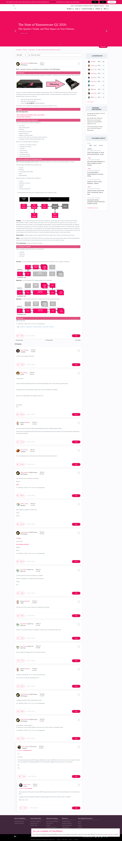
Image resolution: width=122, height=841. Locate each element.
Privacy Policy (52, 2)
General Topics (31, 49)
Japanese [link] (79, 825)
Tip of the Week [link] (49, 823)
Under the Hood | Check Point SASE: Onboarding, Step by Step (95, 192)
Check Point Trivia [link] (34, 823)
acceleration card (29, 326)
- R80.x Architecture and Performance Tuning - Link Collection (30, 114)
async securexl (45, 326)
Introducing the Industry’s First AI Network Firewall (96, 114)
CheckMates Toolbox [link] (66, 821)
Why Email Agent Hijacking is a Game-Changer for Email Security (96, 163)
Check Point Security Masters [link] (52, 821)
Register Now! (24, 33)
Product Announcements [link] (67, 825)
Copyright (58, 839)
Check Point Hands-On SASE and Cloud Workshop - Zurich (95, 153)
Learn (77, 8)
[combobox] (55, 55)
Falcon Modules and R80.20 (22, 544)
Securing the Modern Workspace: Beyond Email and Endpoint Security (96, 201)
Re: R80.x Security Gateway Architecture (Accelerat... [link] (49, 49)
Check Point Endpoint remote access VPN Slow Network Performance (94, 128)
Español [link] (79, 821)
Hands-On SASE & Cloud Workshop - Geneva (94, 182)
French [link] (79, 823)
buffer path (51, 326)
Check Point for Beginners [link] (35, 821)
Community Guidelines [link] (19, 823)
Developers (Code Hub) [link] (67, 823)
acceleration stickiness (37, 326)
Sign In (107, 5)
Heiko (17, 484)
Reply (76, 335)
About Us (70, 839)
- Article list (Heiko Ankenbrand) (23, 116)
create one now (111, 834)
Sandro (19, 538)
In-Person (89, 148)
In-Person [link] (101, 145)
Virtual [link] (95, 145)
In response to (24, 750)
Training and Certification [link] (51, 827)
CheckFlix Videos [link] (33, 825)
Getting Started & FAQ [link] (19, 821)
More (105, 8)
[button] (94, 2)
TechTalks (48, 825)
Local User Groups (87, 8)
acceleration (22, 326)
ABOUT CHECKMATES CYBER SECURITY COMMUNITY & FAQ (87, 5)
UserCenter (76, 839)
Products (69, 8)
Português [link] (80, 827)
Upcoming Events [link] (65, 827)
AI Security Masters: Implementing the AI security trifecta (95, 174)
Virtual (89, 157)
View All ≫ (90, 101)
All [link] (90, 145)
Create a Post (103, 46)
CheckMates (18, 49)
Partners (98, 8)
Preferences (112, 2)
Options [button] (80, 49)
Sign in (34, 834)
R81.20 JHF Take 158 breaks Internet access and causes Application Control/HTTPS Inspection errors (94, 120)
